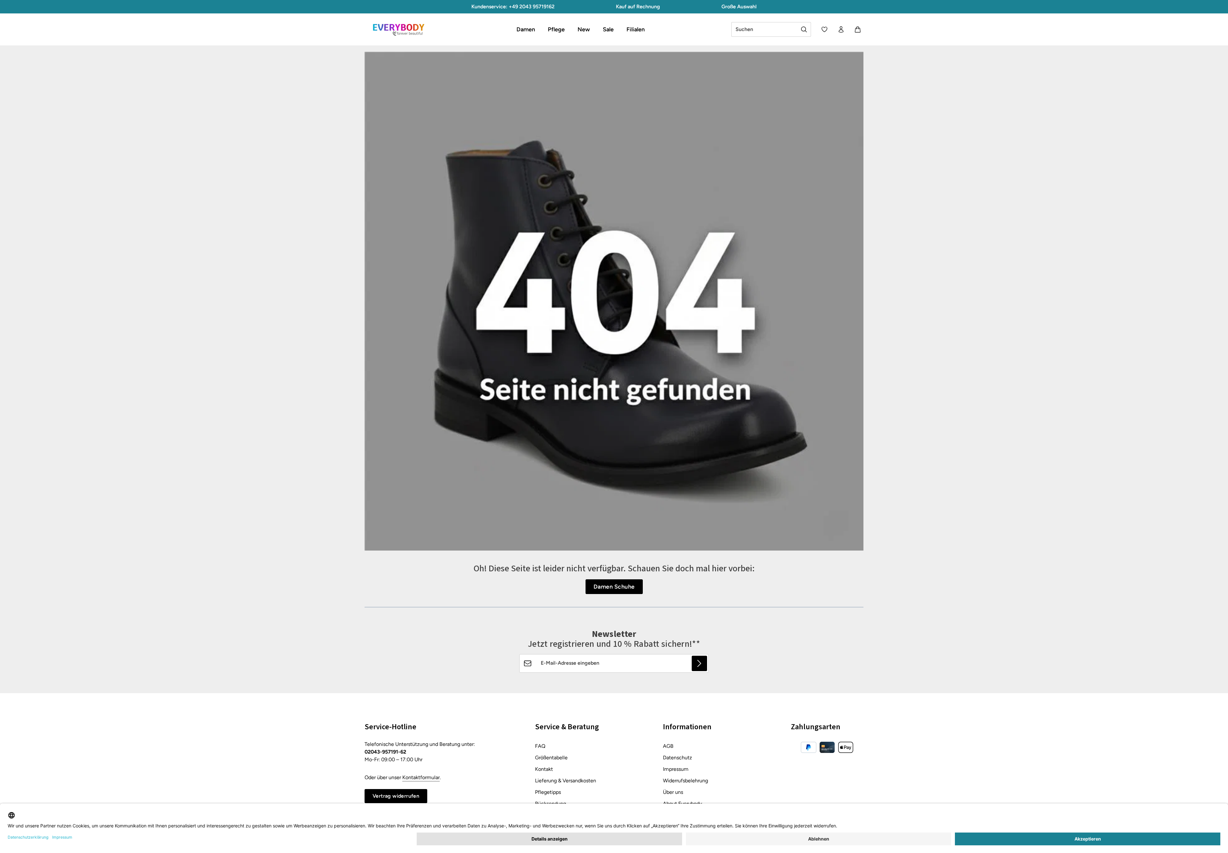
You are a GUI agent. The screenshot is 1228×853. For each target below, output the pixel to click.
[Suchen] (804, 29)
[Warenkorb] (857, 29)
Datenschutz (677, 758)
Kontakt (544, 769)
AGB (668, 746)
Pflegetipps (548, 792)
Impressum (676, 769)
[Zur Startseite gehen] (398, 29)
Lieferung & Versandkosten (565, 781)
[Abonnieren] (699, 663)
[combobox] (764, 29)
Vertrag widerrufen (396, 796)
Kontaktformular (421, 777)
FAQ (540, 746)
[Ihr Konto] (841, 29)
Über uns (673, 792)
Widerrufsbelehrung (685, 781)
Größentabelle (551, 758)
